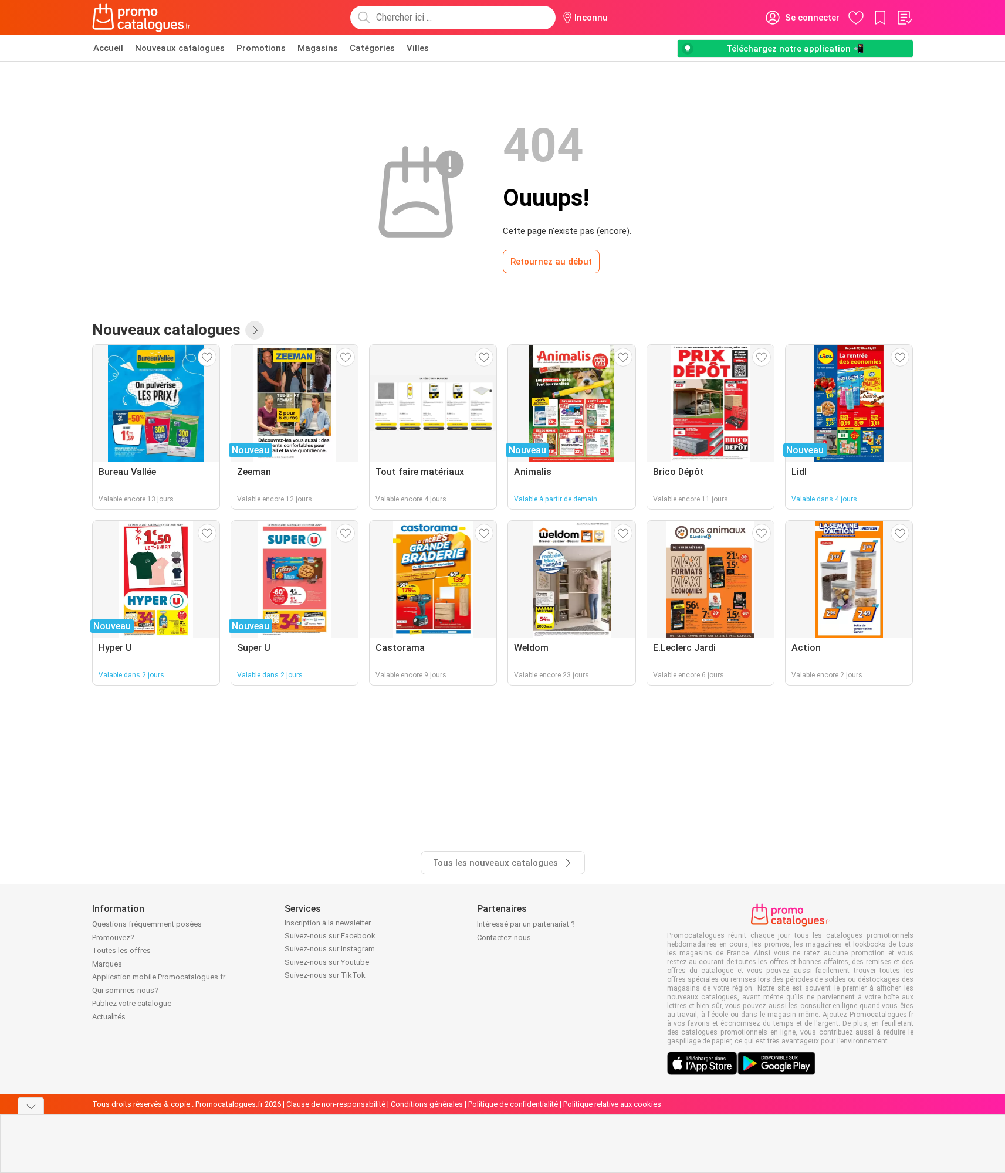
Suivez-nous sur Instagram (330, 948)
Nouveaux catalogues (180, 48)
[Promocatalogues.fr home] (141, 17)
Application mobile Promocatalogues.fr (158, 976)
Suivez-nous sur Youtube (327, 962)
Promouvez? (113, 937)
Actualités (109, 1016)
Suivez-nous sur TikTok (325, 975)
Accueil (108, 48)
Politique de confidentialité (513, 1104)
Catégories (372, 48)
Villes (418, 48)
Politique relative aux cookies (612, 1104)
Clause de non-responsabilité (335, 1104)
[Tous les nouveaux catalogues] (254, 330)
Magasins (317, 48)
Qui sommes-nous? (125, 990)
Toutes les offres (121, 950)
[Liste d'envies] (904, 17)
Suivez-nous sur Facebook (330, 935)
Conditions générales (427, 1104)
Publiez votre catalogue (131, 1003)
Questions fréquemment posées (147, 924)
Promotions (261, 48)
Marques (107, 964)
